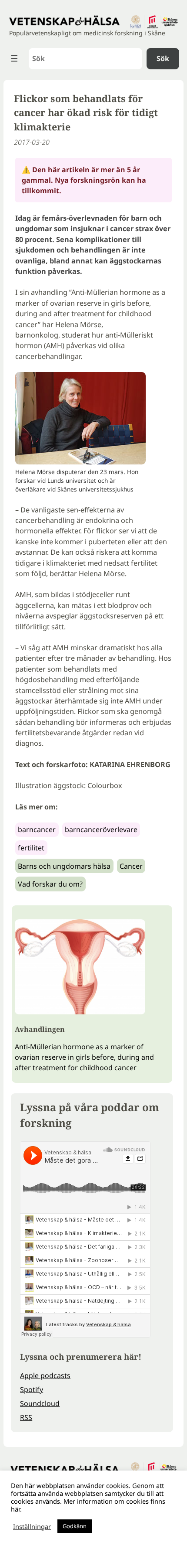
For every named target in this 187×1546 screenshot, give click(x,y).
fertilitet (31, 848)
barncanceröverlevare (101, 829)
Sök (163, 58)
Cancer (131, 866)
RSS (26, 1417)
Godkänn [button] (75, 1526)
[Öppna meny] (14, 58)
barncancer (37, 829)
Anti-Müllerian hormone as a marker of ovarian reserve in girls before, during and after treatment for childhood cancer (84, 1057)
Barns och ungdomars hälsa (64, 866)
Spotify (31, 1389)
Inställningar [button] (32, 1526)
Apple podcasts (45, 1375)
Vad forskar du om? (50, 884)
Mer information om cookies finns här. (88, 1505)
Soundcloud (40, 1403)
